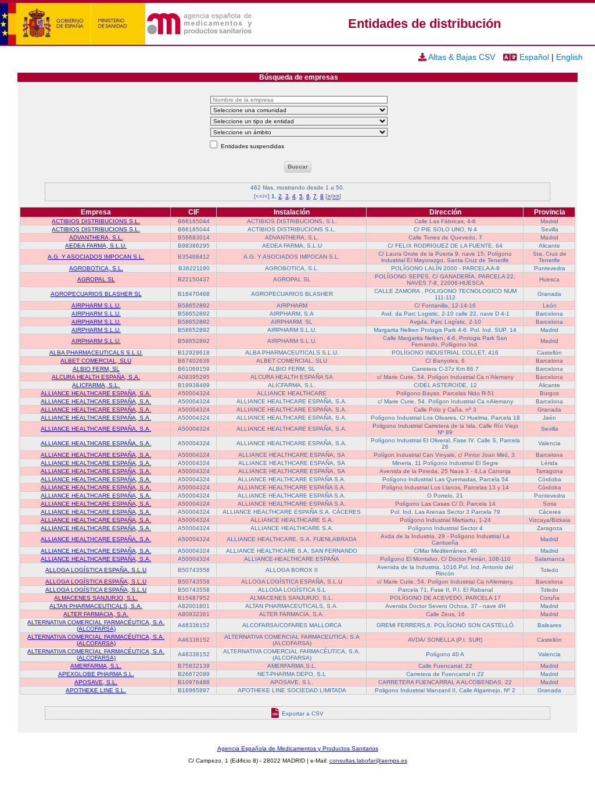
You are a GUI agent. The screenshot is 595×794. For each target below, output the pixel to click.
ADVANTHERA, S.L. (96, 237)
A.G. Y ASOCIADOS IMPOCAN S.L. (96, 256)
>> (335, 196)
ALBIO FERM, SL (96, 369)
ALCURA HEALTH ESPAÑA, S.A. (96, 377)
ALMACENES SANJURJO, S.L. (96, 598)
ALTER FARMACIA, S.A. (95, 614)
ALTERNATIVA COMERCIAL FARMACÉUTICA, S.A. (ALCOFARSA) (95, 625)
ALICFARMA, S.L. (96, 385)
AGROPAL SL (96, 279)
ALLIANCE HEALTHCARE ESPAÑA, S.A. (96, 393)
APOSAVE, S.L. (95, 682)
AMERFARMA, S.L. (95, 666)
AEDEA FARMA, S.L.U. (96, 245)
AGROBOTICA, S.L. (96, 268)
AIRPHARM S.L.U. (96, 305)
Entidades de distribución (424, 23)
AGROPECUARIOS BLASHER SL (96, 294)
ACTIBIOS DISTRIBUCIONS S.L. (96, 221)
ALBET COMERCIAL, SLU (95, 360)
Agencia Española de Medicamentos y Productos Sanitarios (297, 748)
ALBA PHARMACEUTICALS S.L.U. (96, 352)
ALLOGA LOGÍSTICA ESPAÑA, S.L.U (95, 570)
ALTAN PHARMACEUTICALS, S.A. (95, 606)
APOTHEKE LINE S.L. (96, 690)
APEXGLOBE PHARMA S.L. (96, 674)
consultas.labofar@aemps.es (368, 760)
